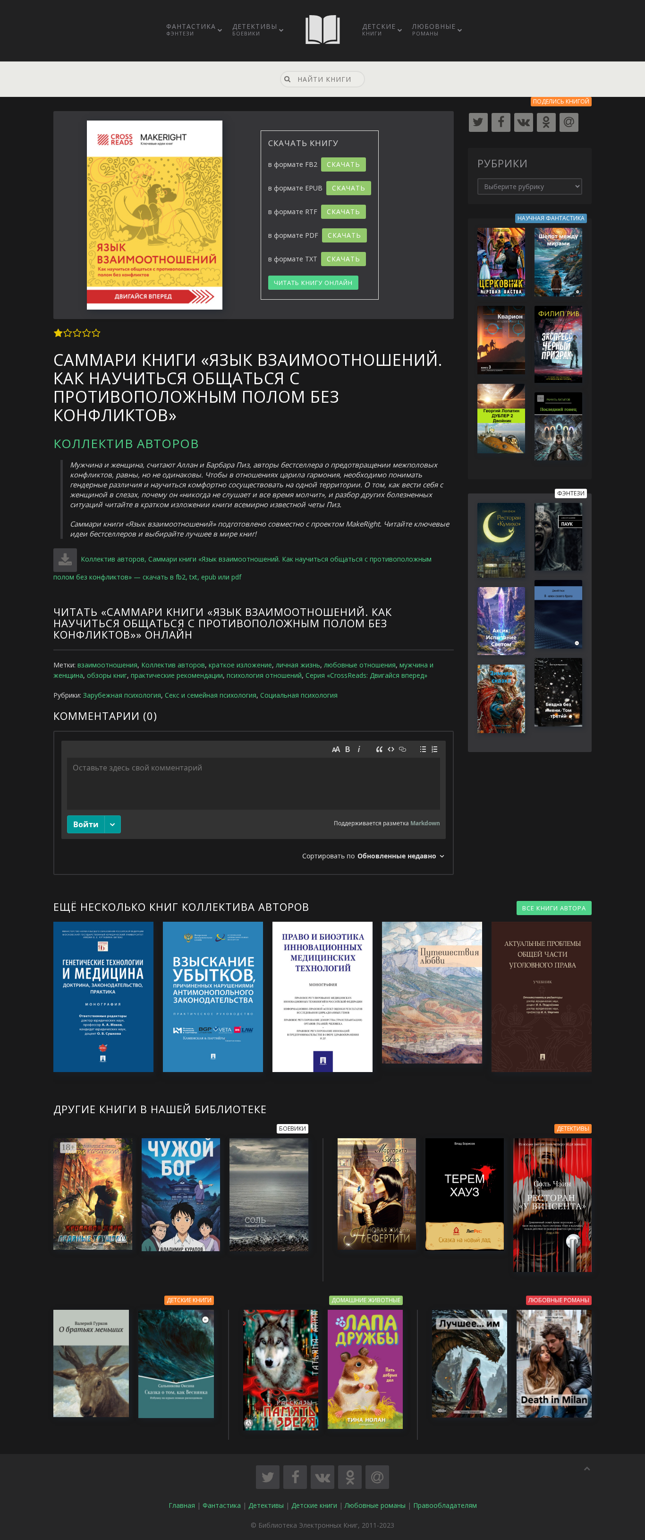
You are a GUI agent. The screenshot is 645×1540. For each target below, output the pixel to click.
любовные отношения (360, 664)
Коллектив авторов (126, 443)
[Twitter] (478, 122)
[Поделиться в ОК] (350, 1477)
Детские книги (314, 1505)
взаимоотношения (107, 664)
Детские (379, 29)
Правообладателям (445, 1505)
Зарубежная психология (122, 695)
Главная (182, 1505)
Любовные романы (375, 1505)
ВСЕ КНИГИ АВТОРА (554, 908)
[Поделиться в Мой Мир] (377, 1477)
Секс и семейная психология (210, 695)
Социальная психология (299, 695)
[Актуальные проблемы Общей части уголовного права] (537, 997)
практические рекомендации (177, 675)
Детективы (254, 29)
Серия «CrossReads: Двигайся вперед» (366, 675)
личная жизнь (298, 664)
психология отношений (264, 675)
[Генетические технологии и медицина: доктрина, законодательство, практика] (98, 997)
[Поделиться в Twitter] (268, 1477)
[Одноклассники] (546, 122)
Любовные (434, 29)
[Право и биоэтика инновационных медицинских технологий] (318, 997)
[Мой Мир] (569, 122)
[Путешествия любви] (427, 993)
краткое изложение (240, 664)
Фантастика (191, 29)
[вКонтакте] (523, 122)
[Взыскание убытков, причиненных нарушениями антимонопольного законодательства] (208, 997)
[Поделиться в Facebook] (295, 1477)
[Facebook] (501, 122)
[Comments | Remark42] (253, 803)
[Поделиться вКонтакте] (322, 1477)
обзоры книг (107, 675)
